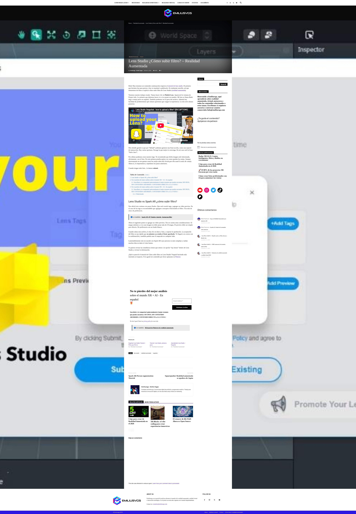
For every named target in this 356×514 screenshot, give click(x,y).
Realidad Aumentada (150, 2)
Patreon (178, 257)
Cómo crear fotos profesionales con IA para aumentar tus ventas (213, 177)
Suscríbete (205, 2)
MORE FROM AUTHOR (152, 402)
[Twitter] (233, 3)
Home (130, 23)
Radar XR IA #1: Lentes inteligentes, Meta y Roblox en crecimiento (211, 158)
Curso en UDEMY (183, 2)
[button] (240, 3)
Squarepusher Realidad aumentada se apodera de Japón (179, 377)
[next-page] (132, 430)
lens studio (136, 353)
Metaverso (136, 2)
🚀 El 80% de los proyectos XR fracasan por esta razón (211, 171)
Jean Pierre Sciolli (206, 235)
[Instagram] (230, 3)
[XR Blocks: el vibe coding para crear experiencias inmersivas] (161, 413)
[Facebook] (227, 3)
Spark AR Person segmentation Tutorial (140, 377)
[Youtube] (236, 3)
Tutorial (141, 56)
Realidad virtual (168, 2)
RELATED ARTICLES (136, 402)
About (206, 512)
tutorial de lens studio (175, 86)
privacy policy (147, 321)
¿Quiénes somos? (213, 512)
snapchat (155, 353)
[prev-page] (129, 430)
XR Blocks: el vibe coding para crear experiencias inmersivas (160, 424)
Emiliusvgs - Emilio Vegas (136, 70)
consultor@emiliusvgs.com (160, 504)
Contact (221, 512)
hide (147, 175)
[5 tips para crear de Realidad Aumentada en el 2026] (138, 411)
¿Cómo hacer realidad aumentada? (234, 512)
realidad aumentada (178, 90)
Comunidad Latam (121, 2)
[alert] (212, 147)
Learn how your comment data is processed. (166, 483)
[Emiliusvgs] (178, 13)
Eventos (195, 2)
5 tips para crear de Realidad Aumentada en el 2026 (138, 421)
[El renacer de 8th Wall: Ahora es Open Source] (183, 411)
